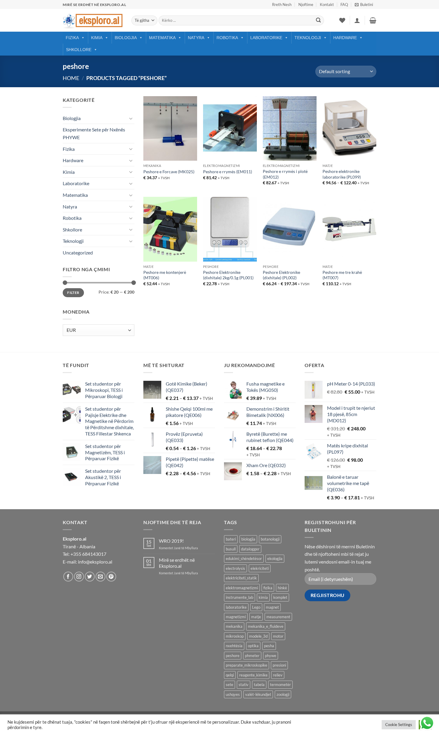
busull (231, 549)
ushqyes (233, 694)
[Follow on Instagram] (79, 576)
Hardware (345, 37)
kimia (263, 597)
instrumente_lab (239, 597)
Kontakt (327, 4)
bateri (231, 539)
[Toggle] (130, 118)
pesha (269, 645)
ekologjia (275, 558)
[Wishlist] (342, 20)
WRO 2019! (171, 541)
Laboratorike (266, 37)
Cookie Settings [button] (398, 724)
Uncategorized (78, 252)
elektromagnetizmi (242, 587)
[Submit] (318, 21)
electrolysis (235, 568)
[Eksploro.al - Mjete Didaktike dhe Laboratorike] (92, 20)
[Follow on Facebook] (68, 576)
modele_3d (258, 636)
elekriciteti (260, 568)
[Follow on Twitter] (90, 576)
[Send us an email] (100, 576)
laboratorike (236, 607)
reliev (278, 675)
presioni (279, 665)
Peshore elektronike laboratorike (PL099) (342, 174)
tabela (259, 684)
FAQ (344, 4)
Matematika (162, 37)
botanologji (270, 539)
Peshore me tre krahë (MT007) (342, 275)
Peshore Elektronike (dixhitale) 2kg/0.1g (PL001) (228, 275)
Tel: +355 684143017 (84, 554)
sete (229, 684)
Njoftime (305, 4)
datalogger (250, 549)
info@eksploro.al (95, 561)
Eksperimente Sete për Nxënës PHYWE (94, 133)
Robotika (227, 37)
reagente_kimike (253, 675)
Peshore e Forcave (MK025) (168, 171)
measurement (278, 616)
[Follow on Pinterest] (111, 576)
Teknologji (307, 37)
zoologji (283, 694)
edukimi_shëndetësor (244, 558)
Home (71, 78)
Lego (256, 607)
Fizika (72, 37)
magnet (272, 607)
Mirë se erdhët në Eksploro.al (177, 562)
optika (253, 645)
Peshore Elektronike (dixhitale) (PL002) (281, 275)
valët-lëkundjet (258, 694)
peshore (233, 655)
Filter (73, 292)
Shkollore (78, 49)
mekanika (234, 626)
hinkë (282, 587)
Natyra (196, 37)
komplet (280, 597)
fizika (267, 587)
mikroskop (235, 636)
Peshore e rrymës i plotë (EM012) (285, 174)
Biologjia (126, 37)
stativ (243, 684)
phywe (270, 655)
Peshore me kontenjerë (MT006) (164, 275)
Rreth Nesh (281, 4)
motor (278, 636)
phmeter (252, 655)
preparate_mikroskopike (246, 665)
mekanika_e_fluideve (265, 626)
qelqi (230, 675)
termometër (280, 684)
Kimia (96, 37)
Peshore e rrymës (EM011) (227, 171)
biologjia (248, 539)
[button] (364, 4)
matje (256, 616)
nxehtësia (234, 645)
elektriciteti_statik (241, 578)
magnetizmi (236, 616)
